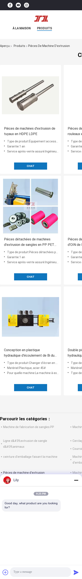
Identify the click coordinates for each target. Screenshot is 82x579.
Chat (30, 166)
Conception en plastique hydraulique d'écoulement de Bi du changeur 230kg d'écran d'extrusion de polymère (30, 353)
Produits (44, 28)
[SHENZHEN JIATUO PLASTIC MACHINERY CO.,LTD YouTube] (18, 5)
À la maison (22, 28)
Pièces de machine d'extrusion (24, 472)
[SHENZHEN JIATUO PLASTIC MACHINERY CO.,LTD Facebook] (10, 5)
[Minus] (76, 480)
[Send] (76, 572)
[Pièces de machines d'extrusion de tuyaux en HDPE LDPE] (30, 95)
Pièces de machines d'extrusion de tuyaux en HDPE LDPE (29, 131)
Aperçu (5, 46)
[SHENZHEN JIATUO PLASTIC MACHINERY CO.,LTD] (41, 18)
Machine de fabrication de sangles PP (28, 427)
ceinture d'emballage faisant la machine (30, 456)
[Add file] (5, 572)
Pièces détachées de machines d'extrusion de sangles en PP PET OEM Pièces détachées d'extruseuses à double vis (29, 242)
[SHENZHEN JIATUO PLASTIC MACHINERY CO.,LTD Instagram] (26, 5)
